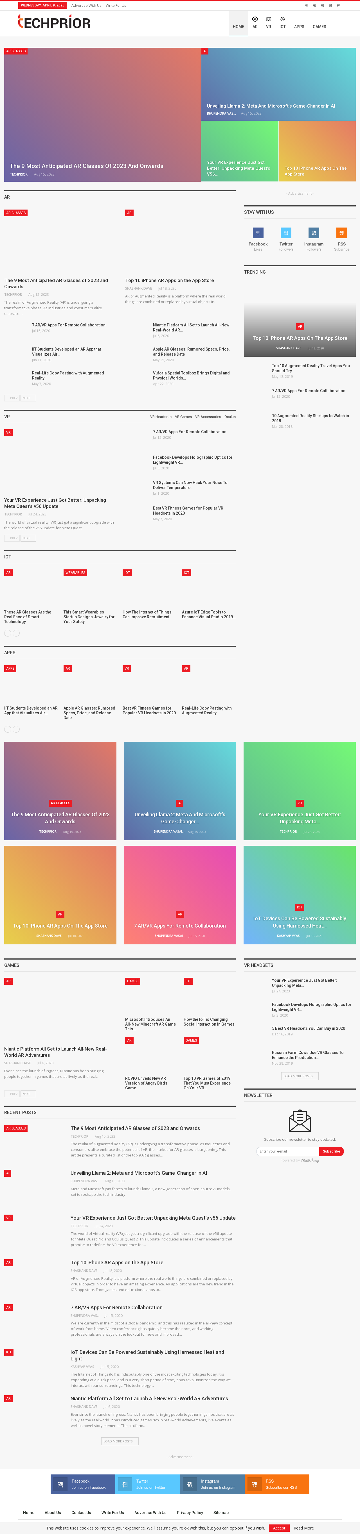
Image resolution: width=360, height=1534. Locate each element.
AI (204, 51)
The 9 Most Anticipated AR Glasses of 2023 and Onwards (86, 166)
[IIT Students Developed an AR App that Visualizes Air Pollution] (16, 356)
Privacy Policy (190, 1512)
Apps (299, 26)
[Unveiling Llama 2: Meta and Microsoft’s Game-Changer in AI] (278, 84)
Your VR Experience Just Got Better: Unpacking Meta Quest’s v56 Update (153, 1218)
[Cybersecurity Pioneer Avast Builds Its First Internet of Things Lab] (209, 588)
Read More (304, 1528)
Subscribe (331, 1151)
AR (255, 26)
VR (268, 26)
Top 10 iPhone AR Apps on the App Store (169, 280)
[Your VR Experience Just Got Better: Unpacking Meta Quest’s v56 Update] (240, 151)
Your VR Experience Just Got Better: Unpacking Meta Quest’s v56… (238, 168)
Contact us (81, 1512)
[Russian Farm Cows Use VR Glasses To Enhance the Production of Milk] (256, 1059)
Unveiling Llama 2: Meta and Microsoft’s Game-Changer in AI (271, 106)
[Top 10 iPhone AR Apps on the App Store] (317, 151)
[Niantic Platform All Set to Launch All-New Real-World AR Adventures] (137, 331)
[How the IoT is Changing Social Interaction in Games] (210, 996)
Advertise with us (86, 5)
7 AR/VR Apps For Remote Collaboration (68, 325)
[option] (120, 599)
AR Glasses (16, 51)
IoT (283, 26)
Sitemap (221, 1512)
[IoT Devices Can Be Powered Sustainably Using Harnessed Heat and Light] (31, 588)
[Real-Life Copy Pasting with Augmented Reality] (16, 379)
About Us (53, 1512)
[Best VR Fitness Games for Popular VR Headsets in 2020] (137, 515)
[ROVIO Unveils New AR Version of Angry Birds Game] (151, 1055)
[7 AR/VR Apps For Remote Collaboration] (16, 331)
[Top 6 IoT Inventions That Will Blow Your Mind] (150, 588)
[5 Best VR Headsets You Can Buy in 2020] (256, 1035)
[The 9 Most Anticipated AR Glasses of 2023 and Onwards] (102, 114)
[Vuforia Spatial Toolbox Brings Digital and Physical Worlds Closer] (137, 379)
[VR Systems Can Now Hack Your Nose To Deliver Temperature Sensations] (137, 489)
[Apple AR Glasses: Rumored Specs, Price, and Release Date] (137, 356)
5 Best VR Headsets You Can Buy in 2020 (308, 1028)
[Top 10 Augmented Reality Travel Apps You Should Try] (256, 372)
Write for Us (116, 5)
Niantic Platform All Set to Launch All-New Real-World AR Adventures (149, 1398)
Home (238, 26)
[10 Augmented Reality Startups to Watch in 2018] (256, 422)
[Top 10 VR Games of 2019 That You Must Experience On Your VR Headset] (210, 1055)
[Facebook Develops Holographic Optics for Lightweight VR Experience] (137, 464)
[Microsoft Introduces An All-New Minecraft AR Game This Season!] (151, 996)
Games (319, 26)
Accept (279, 1528)
